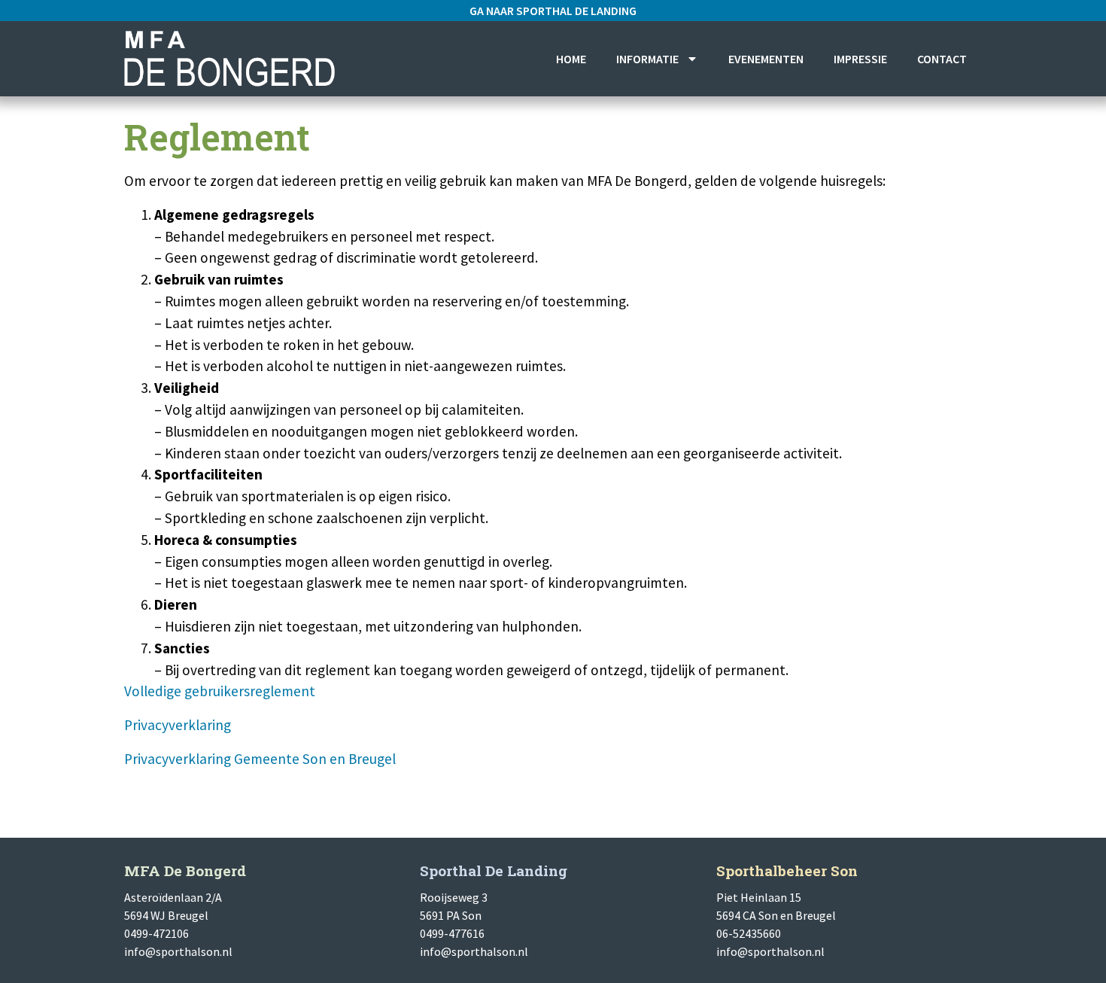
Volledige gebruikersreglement (219, 691)
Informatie (647, 58)
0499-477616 (452, 933)
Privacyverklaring (177, 725)
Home (571, 58)
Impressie (860, 58)
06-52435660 (748, 933)
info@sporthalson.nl (178, 951)
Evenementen (766, 58)
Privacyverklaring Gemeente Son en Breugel (260, 759)
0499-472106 (156, 933)
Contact (942, 58)
